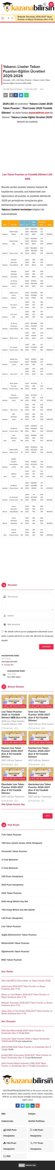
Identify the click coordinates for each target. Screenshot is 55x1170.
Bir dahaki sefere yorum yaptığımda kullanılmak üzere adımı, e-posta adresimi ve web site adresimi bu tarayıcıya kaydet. (27, 636)
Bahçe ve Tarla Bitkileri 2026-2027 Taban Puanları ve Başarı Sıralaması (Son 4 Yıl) (25, 995)
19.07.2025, (11, 674)
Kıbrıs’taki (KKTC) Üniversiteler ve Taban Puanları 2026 (25, 980)
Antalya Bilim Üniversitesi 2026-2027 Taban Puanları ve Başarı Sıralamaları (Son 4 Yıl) (26, 1056)
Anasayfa (6, 80)
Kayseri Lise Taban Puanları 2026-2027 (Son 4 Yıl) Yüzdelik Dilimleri (12, 752)
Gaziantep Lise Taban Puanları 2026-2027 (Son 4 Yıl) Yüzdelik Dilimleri (39, 789)
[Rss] (37, 1106)
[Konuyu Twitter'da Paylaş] (21, 95)
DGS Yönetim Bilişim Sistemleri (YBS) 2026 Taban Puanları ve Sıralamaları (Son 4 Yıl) (23, 1064)
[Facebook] (18, 1106)
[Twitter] (23, 1106)
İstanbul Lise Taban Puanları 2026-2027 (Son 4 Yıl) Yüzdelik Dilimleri (39, 752)
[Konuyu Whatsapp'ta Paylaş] (26, 95)
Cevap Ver (8, 664)
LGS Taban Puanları (24, 80)
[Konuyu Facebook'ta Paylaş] (16, 95)
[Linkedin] (33, 1106)
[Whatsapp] (28, 1106)
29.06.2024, (6, 659)
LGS (13, 80)
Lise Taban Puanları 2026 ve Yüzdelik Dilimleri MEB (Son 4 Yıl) (13, 714)
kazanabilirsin (42, 1066)
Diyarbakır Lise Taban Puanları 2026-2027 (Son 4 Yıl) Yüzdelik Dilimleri (12, 789)
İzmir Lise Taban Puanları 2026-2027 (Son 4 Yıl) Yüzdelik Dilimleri (39, 716)
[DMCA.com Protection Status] (27, 1165)
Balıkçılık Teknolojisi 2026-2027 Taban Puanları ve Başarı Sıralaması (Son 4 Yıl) (35, 18)
